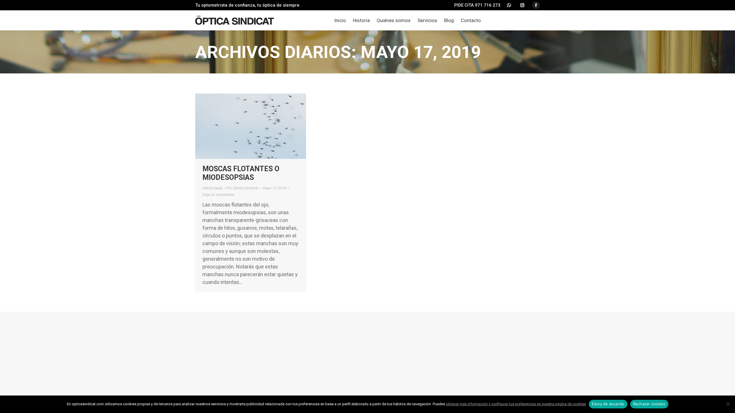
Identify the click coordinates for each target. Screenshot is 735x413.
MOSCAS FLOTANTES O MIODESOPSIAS (240, 173)
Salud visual (212, 188)
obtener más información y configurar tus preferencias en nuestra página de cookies (516, 404)
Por (242, 188)
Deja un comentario (218, 194)
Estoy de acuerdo (608, 404)
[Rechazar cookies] (728, 404)
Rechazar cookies (649, 404)
